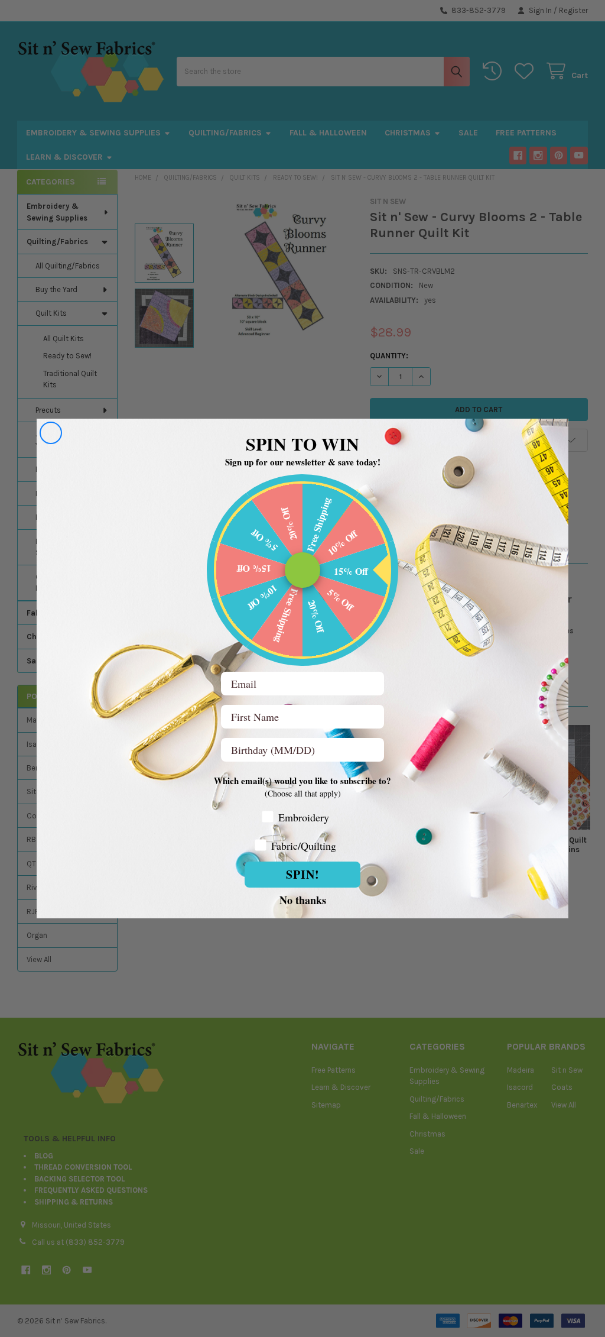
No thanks (302, 899)
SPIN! (303, 874)
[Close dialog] (50, 432)
